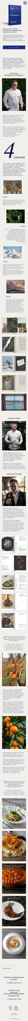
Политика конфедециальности (14, 1018)
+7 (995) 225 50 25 (14, 983)
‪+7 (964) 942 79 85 (14, 999)
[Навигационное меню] (25, 2)
